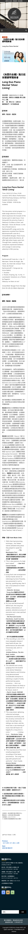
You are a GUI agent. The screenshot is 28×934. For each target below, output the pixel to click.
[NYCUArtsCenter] (3, 892)
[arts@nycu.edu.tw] (8, 892)
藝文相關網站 (8, 920)
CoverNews (17, 929)
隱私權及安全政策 (18, 920)
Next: (7, 847)
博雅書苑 (15, 1)
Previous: (10, 842)
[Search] (26, 30)
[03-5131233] (12, 892)
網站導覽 (20, 1)
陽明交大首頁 (9, 1)
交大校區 (5, 37)
